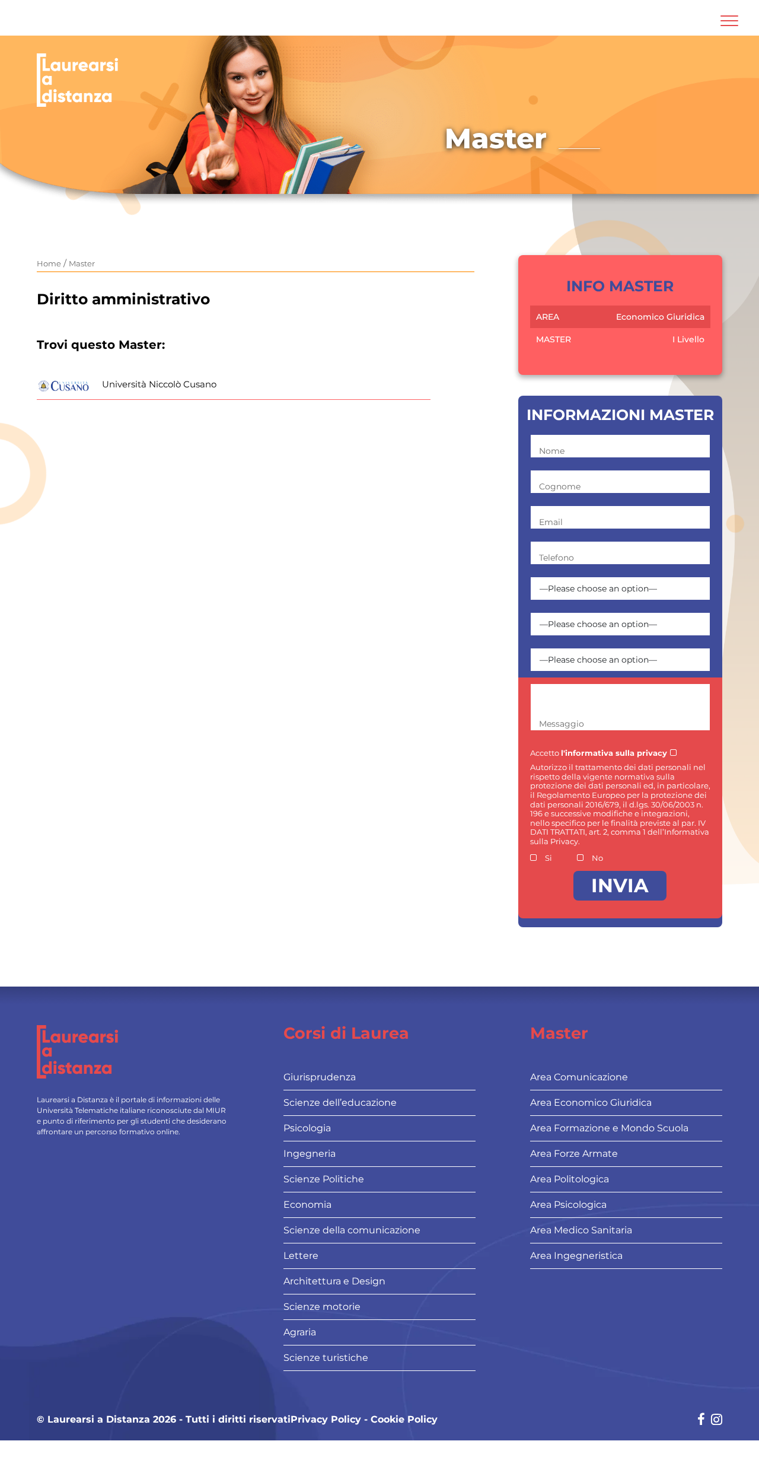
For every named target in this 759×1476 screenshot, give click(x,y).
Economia (307, 1204)
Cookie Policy (404, 1419)
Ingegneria (309, 1153)
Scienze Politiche (323, 1179)
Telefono (556, 558)
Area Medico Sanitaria (581, 1230)
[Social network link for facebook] (701, 1421)
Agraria (299, 1332)
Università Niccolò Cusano (159, 384)
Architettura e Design (334, 1281)
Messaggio (561, 724)
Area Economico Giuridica (591, 1102)
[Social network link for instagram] (716, 1421)
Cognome (560, 486)
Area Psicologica (568, 1204)
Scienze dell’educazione (340, 1102)
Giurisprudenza (319, 1077)
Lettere (300, 1255)
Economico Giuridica (660, 316)
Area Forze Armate (574, 1153)
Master (82, 263)
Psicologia (307, 1128)
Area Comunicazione (579, 1077)
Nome (552, 451)
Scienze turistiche (325, 1357)
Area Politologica (569, 1179)
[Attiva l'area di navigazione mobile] (729, 21)
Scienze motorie (322, 1306)
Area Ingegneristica (576, 1255)
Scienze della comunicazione (351, 1230)
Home (49, 263)
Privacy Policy (326, 1419)
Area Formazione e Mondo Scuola (609, 1128)
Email (551, 522)
